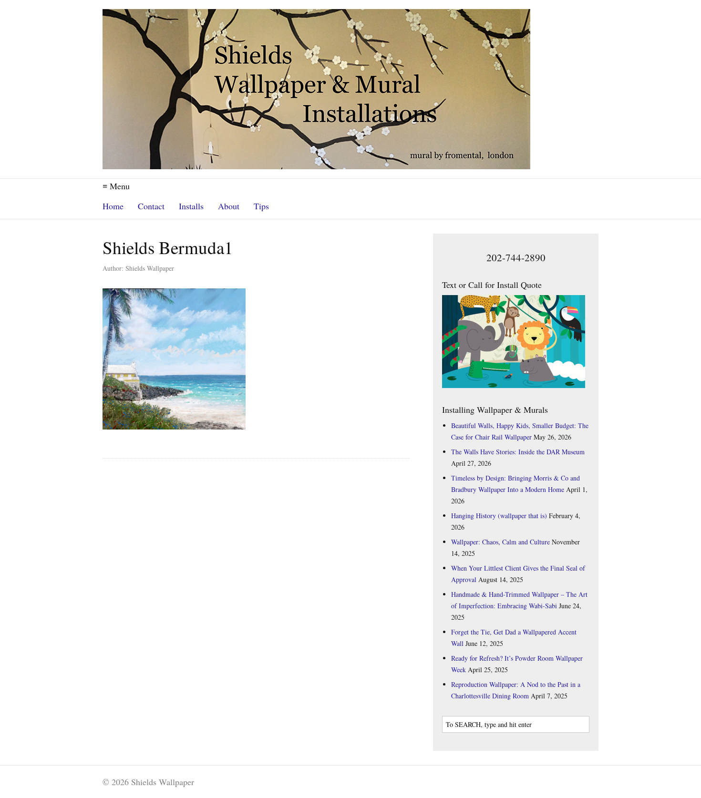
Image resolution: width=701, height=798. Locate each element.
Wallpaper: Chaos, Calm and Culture (500, 541)
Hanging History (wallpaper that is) (499, 515)
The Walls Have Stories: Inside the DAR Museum (518, 451)
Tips (261, 206)
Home (113, 206)
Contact (151, 206)
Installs (191, 206)
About (228, 206)
